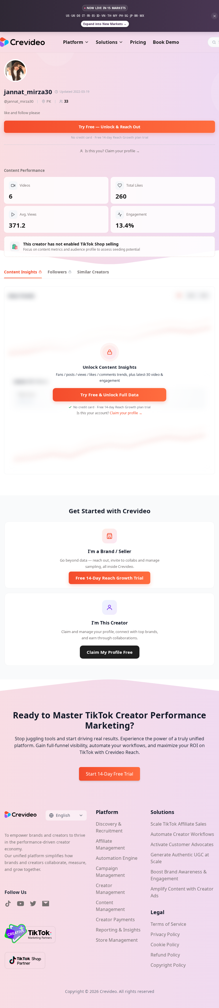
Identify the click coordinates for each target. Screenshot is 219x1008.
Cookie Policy (165, 944)
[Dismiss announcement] (214, 16)
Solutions (106, 42)
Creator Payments (115, 919)
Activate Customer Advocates (182, 844)
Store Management (117, 940)
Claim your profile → (126, 413)
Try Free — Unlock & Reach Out (109, 126)
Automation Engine (116, 858)
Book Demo (166, 42)
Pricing (138, 42)
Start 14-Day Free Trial (109, 774)
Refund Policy (165, 955)
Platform (73, 42)
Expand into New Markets (105, 24)
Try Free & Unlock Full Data (109, 394)
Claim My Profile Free (110, 652)
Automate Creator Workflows (182, 834)
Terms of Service (168, 924)
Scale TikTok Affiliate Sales (178, 824)
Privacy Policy (165, 934)
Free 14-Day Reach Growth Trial (109, 578)
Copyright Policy (168, 965)
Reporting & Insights (118, 930)
